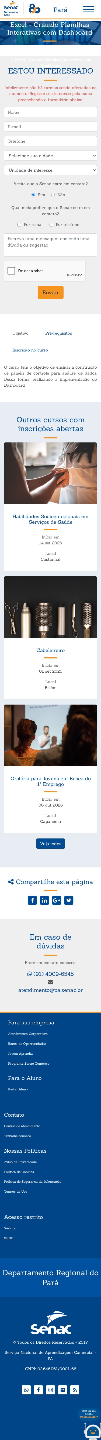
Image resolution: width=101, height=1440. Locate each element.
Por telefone (67, 224)
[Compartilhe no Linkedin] (44, 899)
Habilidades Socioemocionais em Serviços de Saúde (50, 519)
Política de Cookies (19, 1172)
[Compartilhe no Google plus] (56, 899)
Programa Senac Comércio (29, 1063)
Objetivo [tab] (20, 333)
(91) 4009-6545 (53, 973)
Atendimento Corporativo (28, 1034)
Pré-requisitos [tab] (58, 333)
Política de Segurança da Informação (32, 1181)
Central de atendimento (22, 1126)
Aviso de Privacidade (20, 1162)
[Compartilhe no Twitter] (68, 899)
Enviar (50, 292)
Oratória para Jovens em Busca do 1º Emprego (51, 781)
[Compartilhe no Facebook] (32, 899)
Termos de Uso (15, 1191)
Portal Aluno (18, 1089)
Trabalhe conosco (17, 1136)
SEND (8, 1238)
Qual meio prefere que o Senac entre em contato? (50, 210)
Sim (41, 194)
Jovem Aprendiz (20, 1053)
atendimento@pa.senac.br (50, 990)
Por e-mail (34, 224)
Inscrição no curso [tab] (30, 350)
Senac (22, 9)
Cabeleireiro (50, 650)
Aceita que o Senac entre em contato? (50, 183)
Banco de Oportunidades (27, 1044)
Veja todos (50, 843)
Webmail (11, 1228)
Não (61, 194)
